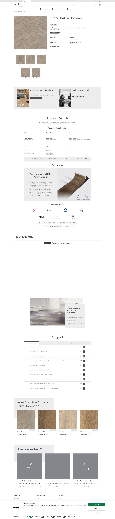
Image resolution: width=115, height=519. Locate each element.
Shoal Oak (61, 431)
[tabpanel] (57, 368)
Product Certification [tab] (31, 343)
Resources (57, 5)
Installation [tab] (59, 343)
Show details (70, 516)
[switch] (42, 517)
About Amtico (66, 5)
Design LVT (16, 498)
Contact (74, 5)
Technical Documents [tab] (46, 343)
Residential (19, 1)
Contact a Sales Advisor (78, 96)
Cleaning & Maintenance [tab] (73, 343)
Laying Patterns (17, 501)
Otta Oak (82, 431)
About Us (60, 501)
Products (42, 5)
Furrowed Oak (41, 431)
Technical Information (41, 501)
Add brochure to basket (36, 98)
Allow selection (97, 508)
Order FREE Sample (55, 32)
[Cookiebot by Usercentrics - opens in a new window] (16, 517)
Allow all (97, 504)
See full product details (55, 46)
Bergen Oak (20, 431)
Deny (97, 512)
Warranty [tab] (86, 343)
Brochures (39, 498)
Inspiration (49, 5)
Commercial (27, 1)
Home (15, 11)
